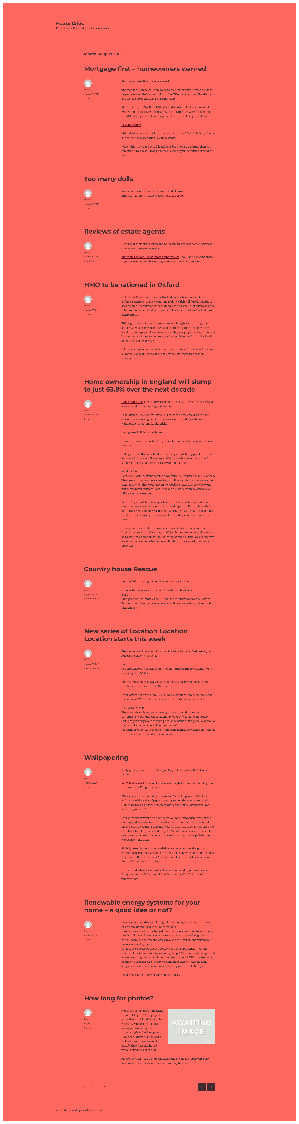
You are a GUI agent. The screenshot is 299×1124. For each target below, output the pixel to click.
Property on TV (91, 598)
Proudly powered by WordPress (86, 1110)
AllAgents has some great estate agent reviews (150, 256)
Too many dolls (108, 179)
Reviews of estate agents (124, 231)
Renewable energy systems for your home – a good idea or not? (142, 906)
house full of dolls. (175, 195)
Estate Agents (91, 261)
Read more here (131, 124)
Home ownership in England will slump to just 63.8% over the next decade (148, 385)
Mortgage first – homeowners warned (145, 69)
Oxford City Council (133, 297)
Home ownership (132, 401)
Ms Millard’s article (133, 783)
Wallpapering (106, 757)
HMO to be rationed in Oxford (132, 285)
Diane (87, 89)
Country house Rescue (120, 569)
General (88, 98)
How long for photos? (119, 998)
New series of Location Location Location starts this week (135, 635)
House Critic (70, 23)
